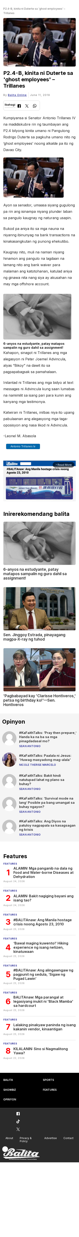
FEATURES (50, 1089)
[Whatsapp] (34, 106)
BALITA (8, 1080)
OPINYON (9, 1099)
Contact (68, 1138)
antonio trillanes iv (23, 446)
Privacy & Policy (26, 1139)
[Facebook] (19, 106)
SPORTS (48, 1080)
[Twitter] (27, 106)
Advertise (50, 1138)
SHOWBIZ (9, 1089)
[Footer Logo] (21, 1153)
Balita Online (17, 95)
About (9, 1138)
